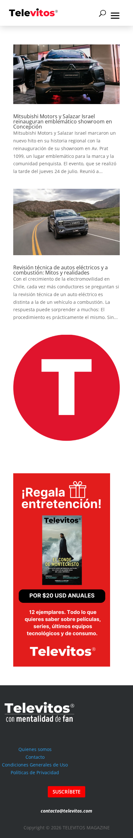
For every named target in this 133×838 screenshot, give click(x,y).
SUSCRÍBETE (66, 791)
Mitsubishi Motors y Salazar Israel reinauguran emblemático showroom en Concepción (62, 121)
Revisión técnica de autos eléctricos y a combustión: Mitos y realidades (60, 270)
